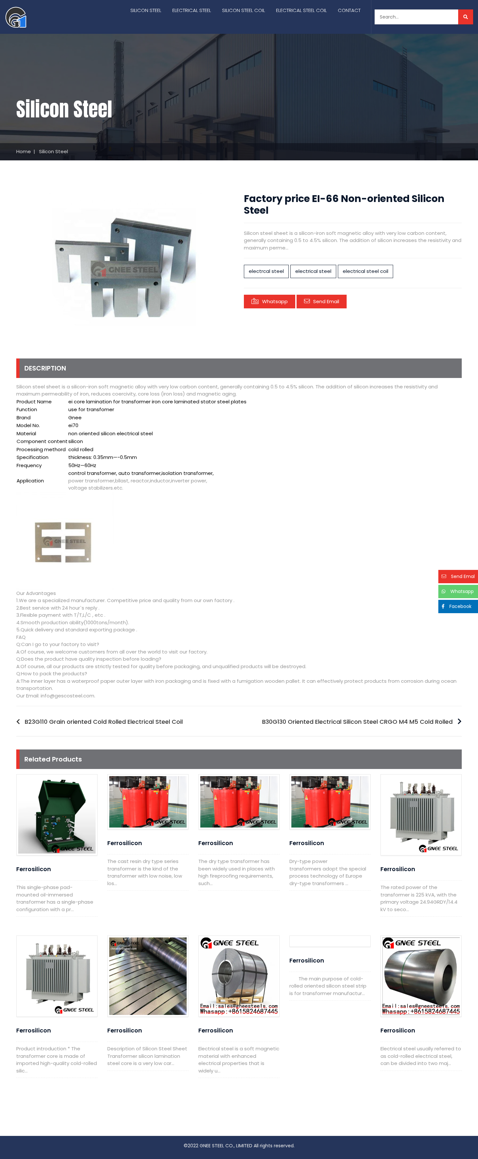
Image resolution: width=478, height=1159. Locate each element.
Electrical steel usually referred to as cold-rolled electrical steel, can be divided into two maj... (420, 1056)
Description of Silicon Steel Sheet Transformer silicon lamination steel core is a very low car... (147, 1056)
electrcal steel (266, 271)
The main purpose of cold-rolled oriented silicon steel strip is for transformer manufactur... (327, 986)
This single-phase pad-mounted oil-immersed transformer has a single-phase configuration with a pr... (54, 898)
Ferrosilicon (33, 869)
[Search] (465, 16)
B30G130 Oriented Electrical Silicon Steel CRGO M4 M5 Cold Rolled (357, 722)
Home (23, 151)
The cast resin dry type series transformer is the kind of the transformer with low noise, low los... (144, 872)
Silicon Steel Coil (243, 10)
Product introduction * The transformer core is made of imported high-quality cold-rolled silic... (56, 1059)
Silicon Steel (145, 10)
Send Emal (463, 576)
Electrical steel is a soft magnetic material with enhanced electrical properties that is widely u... (238, 1059)
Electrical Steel (191, 10)
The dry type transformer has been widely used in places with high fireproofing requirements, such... (236, 872)
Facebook (460, 606)
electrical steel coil (365, 271)
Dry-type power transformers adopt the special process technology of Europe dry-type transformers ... (327, 872)
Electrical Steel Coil (301, 10)
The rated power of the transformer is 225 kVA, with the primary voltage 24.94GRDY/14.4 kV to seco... (419, 898)
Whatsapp (275, 301)
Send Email (326, 301)
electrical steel (313, 271)
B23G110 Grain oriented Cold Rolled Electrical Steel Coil (104, 722)
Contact (349, 10)
